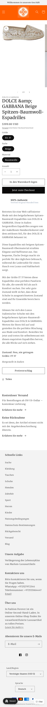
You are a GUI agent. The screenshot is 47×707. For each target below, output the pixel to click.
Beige (8, 149)
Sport (8, 500)
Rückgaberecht (13, 531)
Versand (5, 128)
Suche (8, 462)
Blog (7, 544)
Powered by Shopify (32, 704)
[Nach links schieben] (17, 92)
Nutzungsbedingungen (17, 519)
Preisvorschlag (23, 370)
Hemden (9, 487)
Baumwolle (11, 160)
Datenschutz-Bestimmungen (20, 525)
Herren (8, 506)
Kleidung (10, 468)
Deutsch (22, 689)
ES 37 (8, 138)
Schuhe (9, 481)
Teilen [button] (9, 379)
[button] (3, 12)
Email (8, 594)
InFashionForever (19, 704)
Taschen (9, 475)
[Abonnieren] (38, 644)
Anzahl (5, 166)
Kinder (8, 512)
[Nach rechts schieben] (29, 92)
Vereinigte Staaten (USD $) (22, 674)
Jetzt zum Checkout (23, 190)
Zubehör (9, 494)
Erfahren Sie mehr (12, 410)
